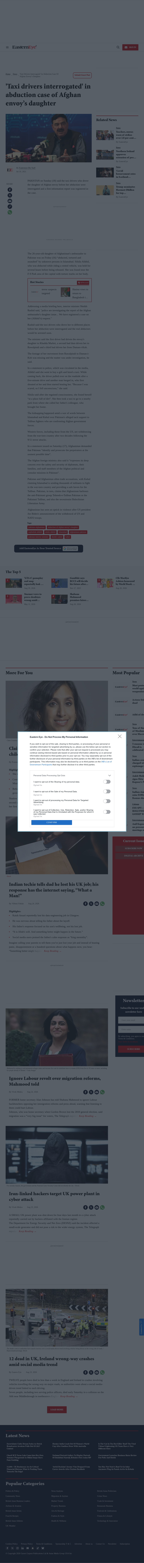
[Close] (120, 737)
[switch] (107, 782)
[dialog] (72, 781)
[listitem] (72, 775)
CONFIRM (52, 822)
